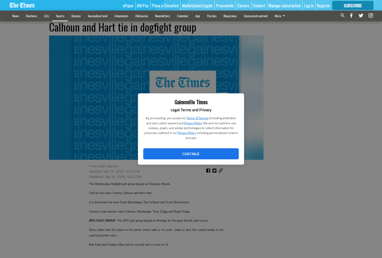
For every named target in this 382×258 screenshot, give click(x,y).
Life (46, 15)
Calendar (182, 15)
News (15, 15)
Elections (31, 15)
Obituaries (141, 15)
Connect (259, 5)
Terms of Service (198, 118)
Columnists (121, 15)
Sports (60, 15)
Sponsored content (256, 15)
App (197, 15)
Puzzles (211, 15)
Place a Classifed (165, 5)
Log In (308, 5)
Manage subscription (285, 5)
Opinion (76, 15)
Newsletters (162, 15)
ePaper (128, 5)
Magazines (230, 15)
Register (323, 5)
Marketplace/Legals (197, 5)
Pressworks (225, 5)
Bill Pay (143, 5)
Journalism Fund (97, 15)
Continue (190, 153)
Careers (243, 5)
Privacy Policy (193, 123)
